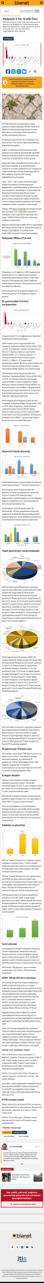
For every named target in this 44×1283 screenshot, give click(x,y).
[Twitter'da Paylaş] (13, 71)
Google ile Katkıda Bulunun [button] (24, 1204)
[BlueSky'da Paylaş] (24, 71)
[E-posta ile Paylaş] (35, 71)
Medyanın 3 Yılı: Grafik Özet (20, 19)
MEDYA (7, 11)
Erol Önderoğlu (16, 1146)
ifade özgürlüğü (23, 1136)
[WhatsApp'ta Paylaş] (19, 71)
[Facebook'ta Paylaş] (8, 71)
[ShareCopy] (29, 71)
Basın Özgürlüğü (19, 209)
